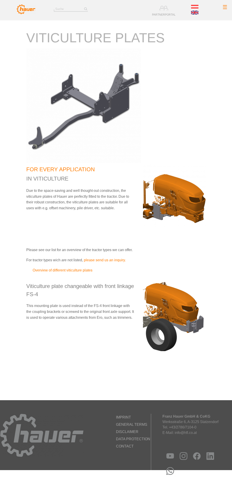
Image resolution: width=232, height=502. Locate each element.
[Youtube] (169, 461)
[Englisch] (195, 13)
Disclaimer (127, 432)
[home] (26, 13)
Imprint (123, 417)
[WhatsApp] (169, 476)
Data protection (133, 439)
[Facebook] (196, 461)
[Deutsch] (195, 7)
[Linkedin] (209, 461)
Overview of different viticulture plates (62, 270)
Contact (125, 446)
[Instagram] (182, 461)
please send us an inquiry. (105, 260)
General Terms (131, 424)
